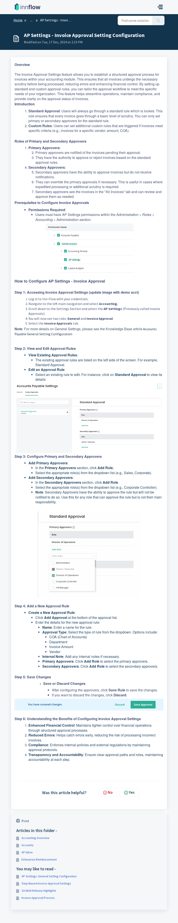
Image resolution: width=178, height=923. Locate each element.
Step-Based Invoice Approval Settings (46, 883)
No (110, 792)
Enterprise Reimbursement (39, 859)
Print (25, 821)
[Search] (158, 20)
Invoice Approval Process (38, 898)
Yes (132, 792)
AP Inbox (27, 852)
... (31, 20)
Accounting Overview (35, 838)
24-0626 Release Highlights (38, 891)
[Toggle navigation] (160, 7)
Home (18, 20)
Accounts (27, 845)
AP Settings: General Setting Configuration (49, 876)
